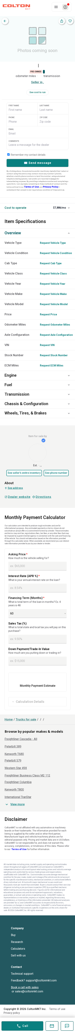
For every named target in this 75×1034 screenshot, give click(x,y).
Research (17, 942)
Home (9, 719)
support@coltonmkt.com (41, 980)
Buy (13, 935)
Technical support (22, 973)
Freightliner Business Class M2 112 (27, 775)
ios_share (62, 21)
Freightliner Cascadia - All (21, 739)
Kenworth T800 (14, 789)
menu (56, 7)
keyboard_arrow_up (68, 233)
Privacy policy (12, 1012)
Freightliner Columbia (18, 782)
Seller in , (37, 82)
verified (43, 440)
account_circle (65, 7)
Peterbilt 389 (13, 746)
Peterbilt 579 (13, 760)
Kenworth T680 (14, 754)
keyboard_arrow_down (68, 208)
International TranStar (18, 797)
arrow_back (5, 21)
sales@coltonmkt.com (29, 991)
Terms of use (57, 1009)
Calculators (18, 948)
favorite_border (70, 21)
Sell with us (18, 955)
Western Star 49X (16, 768)
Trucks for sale (26, 719)
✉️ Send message (37, 163)
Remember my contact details (28, 154)
